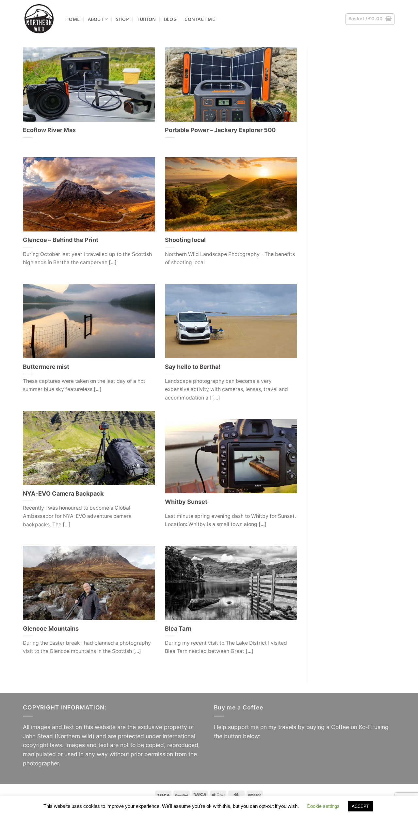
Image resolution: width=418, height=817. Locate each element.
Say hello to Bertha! (192, 366)
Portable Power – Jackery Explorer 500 (220, 130)
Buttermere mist (46, 366)
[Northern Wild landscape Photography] (39, 19)
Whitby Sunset (186, 501)
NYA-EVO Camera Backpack (63, 493)
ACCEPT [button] (360, 806)
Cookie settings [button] (323, 806)
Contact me (200, 19)
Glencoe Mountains (51, 628)
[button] (370, 19)
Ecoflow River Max (49, 130)
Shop (122, 19)
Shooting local (185, 239)
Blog (170, 19)
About (96, 19)
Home (72, 19)
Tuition (146, 19)
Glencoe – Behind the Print (60, 239)
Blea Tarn (178, 628)
